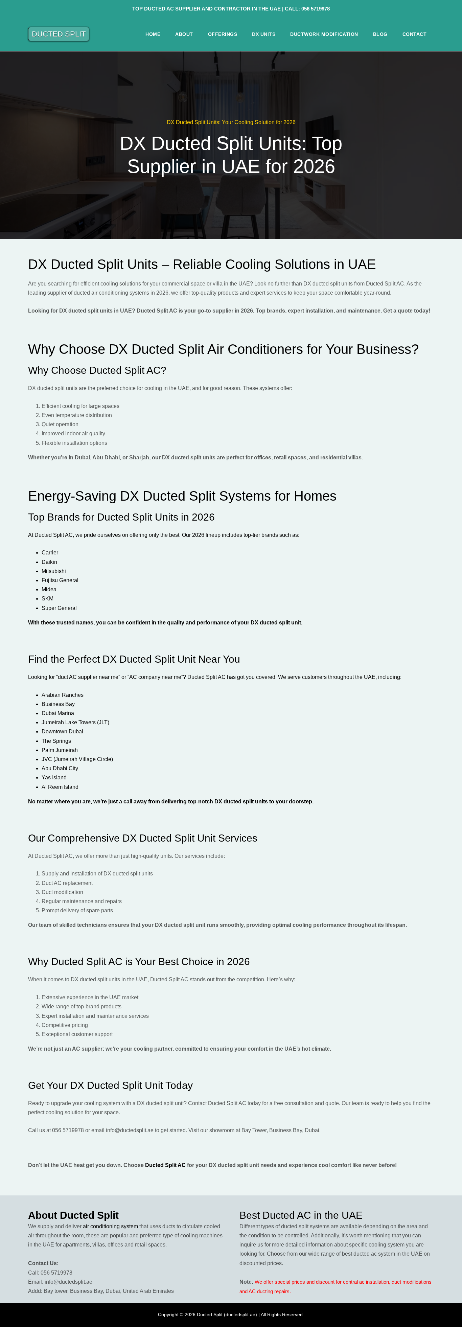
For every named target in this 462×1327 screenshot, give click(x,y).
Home (152, 34)
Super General (59, 608)
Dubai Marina (58, 713)
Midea (49, 589)
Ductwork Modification (324, 34)
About (184, 34)
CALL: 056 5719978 (307, 9)
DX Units (263, 34)
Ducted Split (59, 34)
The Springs (56, 741)
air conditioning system (110, 1226)
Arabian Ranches (63, 695)
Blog (380, 34)
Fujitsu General (60, 580)
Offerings (222, 34)
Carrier (50, 552)
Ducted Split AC (165, 1165)
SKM (47, 598)
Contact (414, 34)
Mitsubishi (54, 571)
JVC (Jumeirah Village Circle (76, 759)
